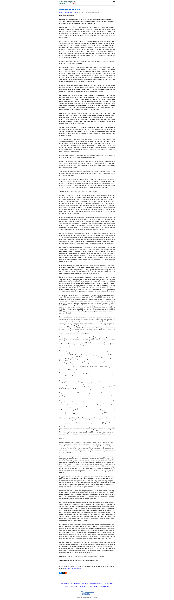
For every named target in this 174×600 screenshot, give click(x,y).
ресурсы (85, 583)
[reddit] (66, 573)
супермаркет (109, 583)
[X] (63, 573)
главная (61, 12)
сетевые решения (96, 583)
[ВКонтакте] (60, 573)
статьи (67, 12)
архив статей (75, 583)
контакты (74, 586)
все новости (65, 583)
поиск (66, 586)
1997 (71, 12)
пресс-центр (83, 586)
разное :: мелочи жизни (73, 568)
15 (75, 12)
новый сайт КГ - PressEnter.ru (99, 586)
